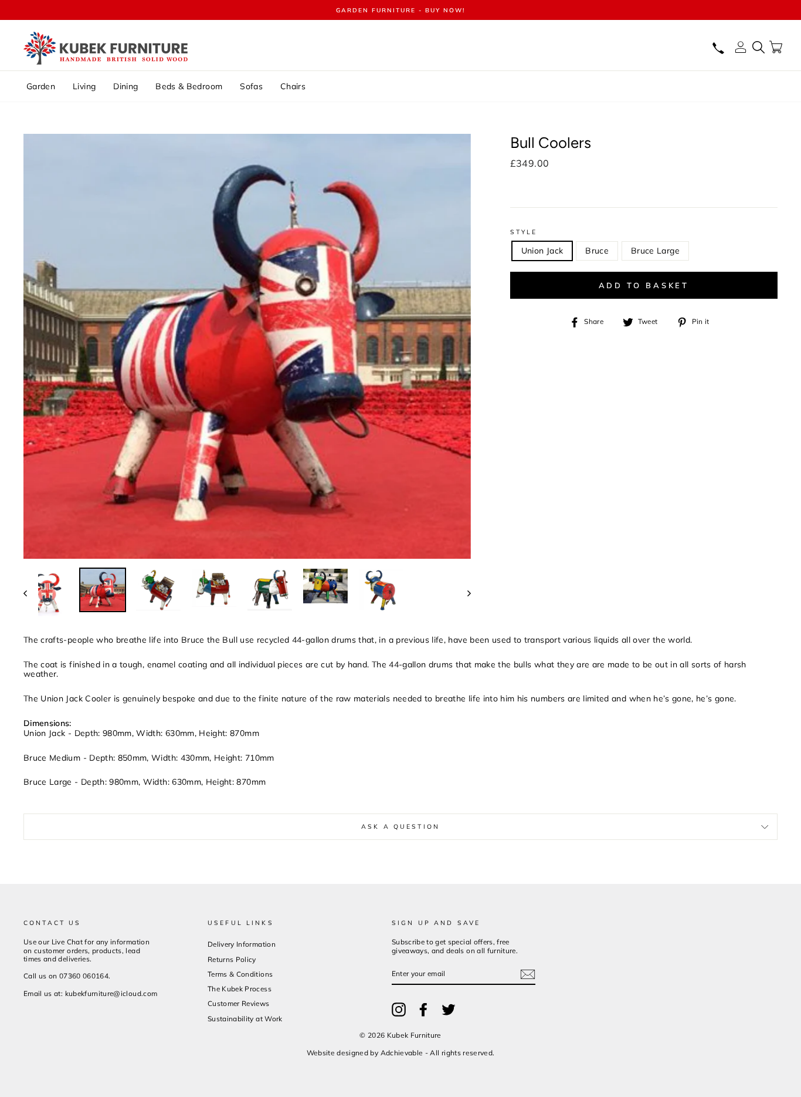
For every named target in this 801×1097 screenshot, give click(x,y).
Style (524, 232)
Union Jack (542, 250)
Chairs (293, 86)
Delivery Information (242, 944)
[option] (400, 10)
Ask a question (400, 826)
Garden (40, 86)
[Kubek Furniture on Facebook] (423, 1010)
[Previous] (30, 592)
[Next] (463, 592)
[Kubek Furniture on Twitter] (449, 1010)
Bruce (597, 250)
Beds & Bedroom (188, 86)
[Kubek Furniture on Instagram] (399, 1010)
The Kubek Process (239, 988)
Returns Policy (232, 959)
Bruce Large (655, 250)
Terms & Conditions (240, 974)
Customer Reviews (239, 1003)
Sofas (251, 86)
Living (84, 86)
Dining (125, 86)
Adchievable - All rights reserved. (438, 1052)
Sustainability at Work (245, 1018)
